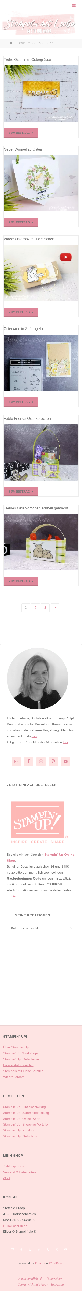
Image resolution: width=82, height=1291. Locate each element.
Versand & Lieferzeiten (19, 1172)
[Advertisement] (41, 985)
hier (34, 736)
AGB (6, 1178)
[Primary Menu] (73, 5)
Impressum (57, 1284)
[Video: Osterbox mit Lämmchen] (41, 273)
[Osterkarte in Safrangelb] (41, 363)
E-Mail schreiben (15, 1226)
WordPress (56, 1263)
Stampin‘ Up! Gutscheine (21, 1059)
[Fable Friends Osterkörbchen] (41, 452)
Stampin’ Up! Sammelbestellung (26, 1113)
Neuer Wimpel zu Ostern (23, 149)
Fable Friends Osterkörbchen (27, 418)
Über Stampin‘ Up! (16, 1047)
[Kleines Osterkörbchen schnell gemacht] (41, 542)
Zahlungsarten (13, 1166)
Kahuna (39, 1263)
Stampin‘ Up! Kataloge (19, 1130)
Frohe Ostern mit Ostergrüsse (27, 59)
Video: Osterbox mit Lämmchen (29, 239)
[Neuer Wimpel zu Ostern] (41, 183)
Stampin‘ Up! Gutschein (20, 1136)
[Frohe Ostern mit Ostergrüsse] (41, 93)
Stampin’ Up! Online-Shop (21, 1118)
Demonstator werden (18, 1065)
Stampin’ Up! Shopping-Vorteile (25, 1124)
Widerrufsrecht (13, 1077)
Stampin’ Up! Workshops (20, 1053)
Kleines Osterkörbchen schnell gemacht (36, 508)
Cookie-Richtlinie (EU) (33, 1284)
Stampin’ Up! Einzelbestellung (24, 1107)
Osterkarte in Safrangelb (23, 329)
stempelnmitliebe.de (30, 1278)
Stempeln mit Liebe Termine (23, 1071)
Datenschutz (54, 1278)
